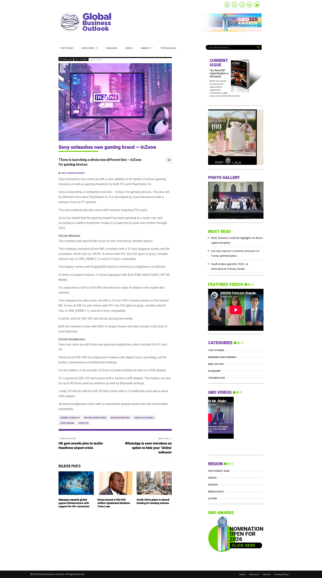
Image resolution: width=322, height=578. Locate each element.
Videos (129, 48)
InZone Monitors (120, 417)
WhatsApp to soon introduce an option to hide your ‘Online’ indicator (148, 448)
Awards (145, 48)
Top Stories (66, 48)
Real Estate (216, 364)
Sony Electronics (144, 417)
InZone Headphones (95, 417)
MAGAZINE (111, 48)
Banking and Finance (222, 357)
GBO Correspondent (73, 173)
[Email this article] (169, 160)
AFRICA (212, 477)
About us (254, 574)
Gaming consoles (70, 417)
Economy (214, 371)
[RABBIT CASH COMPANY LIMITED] (235, 164)
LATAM (212, 498)
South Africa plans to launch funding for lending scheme (153, 501)
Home (242, 574)
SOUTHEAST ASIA (218, 470)
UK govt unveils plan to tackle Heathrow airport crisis (81, 445)
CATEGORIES (87, 48)
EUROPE (213, 484)
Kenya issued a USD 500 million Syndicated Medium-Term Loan (114, 503)
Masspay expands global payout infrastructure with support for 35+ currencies (74, 503)
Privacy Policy (281, 574)
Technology (65, 59)
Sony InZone (67, 423)
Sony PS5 (83, 423)
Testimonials (168, 48)
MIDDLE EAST (216, 491)
